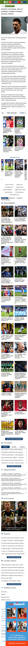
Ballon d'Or (3, 616)
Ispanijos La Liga (19, 187)
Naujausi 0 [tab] (12, 198)
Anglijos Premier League (20, 189)
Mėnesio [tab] (22, 446)
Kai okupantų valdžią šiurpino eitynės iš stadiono (12, 570)
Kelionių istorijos (5, 597)
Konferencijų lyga (8, 192)
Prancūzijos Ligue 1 (9, 187)
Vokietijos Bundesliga (7, 189)
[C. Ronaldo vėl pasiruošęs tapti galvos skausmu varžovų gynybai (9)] (14, 516)
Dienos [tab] (5, 446)
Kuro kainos (4, 591)
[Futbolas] (2, 6)
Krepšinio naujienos (6, 599)
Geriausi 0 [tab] (5, 198)
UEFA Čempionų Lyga (14, 194)
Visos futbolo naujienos (14, 439)
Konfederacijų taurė (5, 636)
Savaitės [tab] (14, 446)
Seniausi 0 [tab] (19, 198)
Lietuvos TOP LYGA (9, 184)
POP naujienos (4, 611)
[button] (2, 2)
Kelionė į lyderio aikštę (6, 578)
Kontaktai (3, 641)
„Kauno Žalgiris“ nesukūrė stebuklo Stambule (12, 449)
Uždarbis (3, 594)
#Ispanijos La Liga (15, 157)
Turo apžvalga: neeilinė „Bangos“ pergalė (11, 580)
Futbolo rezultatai (5, 620)
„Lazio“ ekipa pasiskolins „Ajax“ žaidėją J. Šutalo (12, 553)
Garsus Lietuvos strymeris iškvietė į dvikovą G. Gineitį (13, 460)
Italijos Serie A (20, 184)
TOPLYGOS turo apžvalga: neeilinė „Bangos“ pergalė (13, 575)
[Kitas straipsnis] (26, 19)
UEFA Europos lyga (19, 192)
